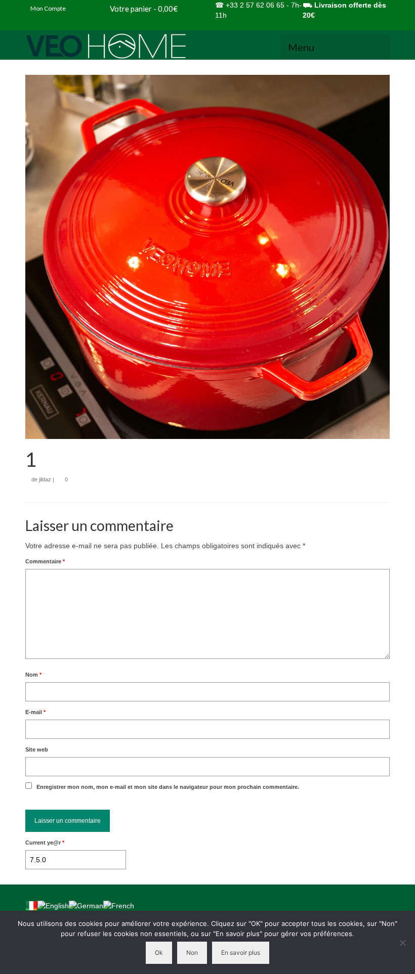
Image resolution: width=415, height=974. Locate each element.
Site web (36, 749)
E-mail (35, 712)
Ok (159, 952)
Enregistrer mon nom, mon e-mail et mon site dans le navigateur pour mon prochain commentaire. (167, 787)
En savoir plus (240, 952)
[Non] (402, 943)
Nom (33, 675)
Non (192, 952)
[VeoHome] (207, 46)
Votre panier (143, 8)
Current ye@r (44, 842)
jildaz (45, 479)
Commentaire (45, 561)
